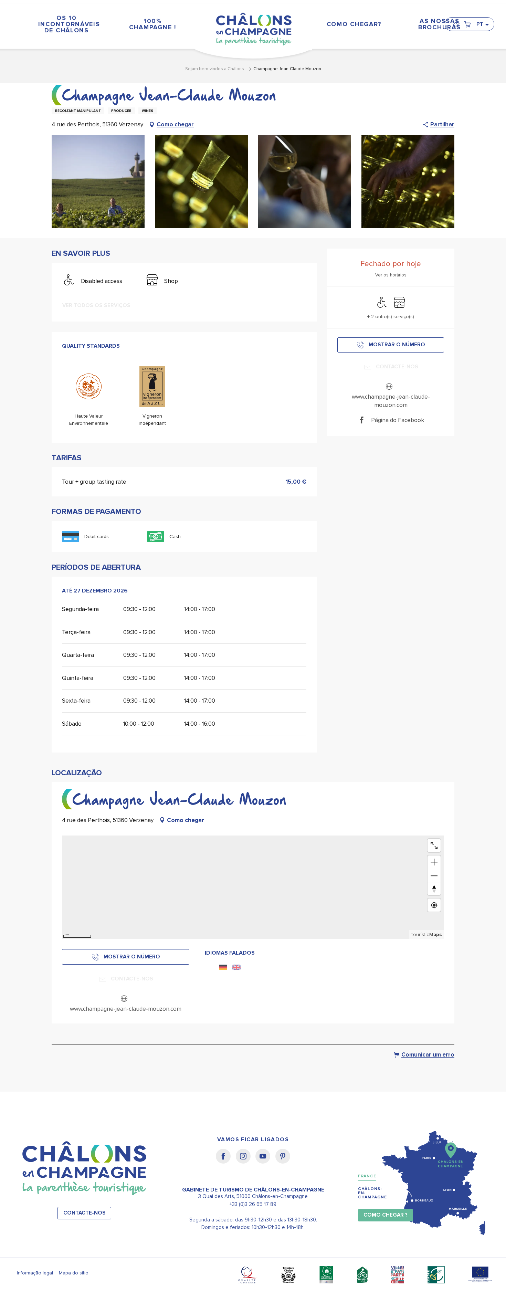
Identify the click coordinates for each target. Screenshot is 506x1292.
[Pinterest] (282, 1160)
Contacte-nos (84, 1213)
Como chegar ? (385, 1215)
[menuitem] (66, 24)
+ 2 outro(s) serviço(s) (390, 316)
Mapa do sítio (73, 1273)
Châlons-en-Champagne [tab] (372, 1193)
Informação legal (35, 1273)
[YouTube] (265, 1160)
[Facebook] (225, 1160)
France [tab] (367, 1176)
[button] (482, 24)
